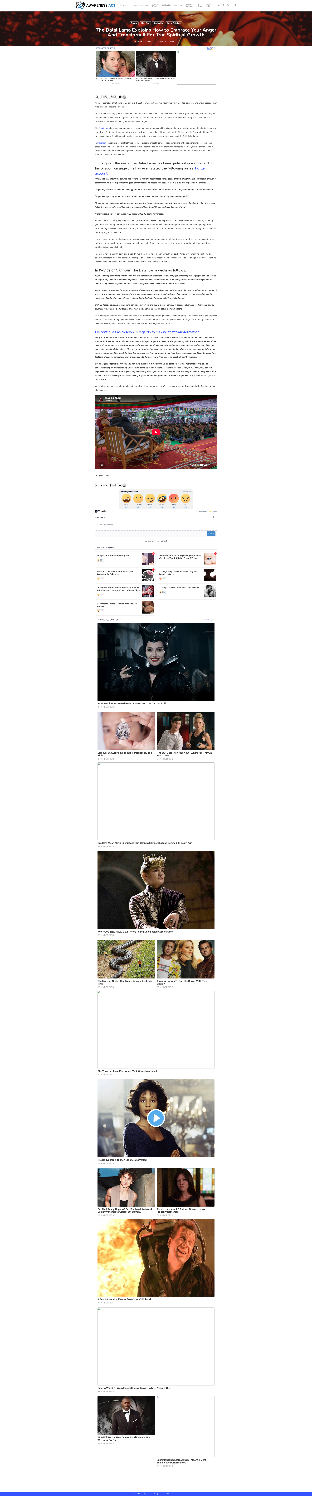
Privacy (175, 1494)
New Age (145, 23)
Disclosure (182, 1494)
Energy (134, 23)
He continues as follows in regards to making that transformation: (147, 332)
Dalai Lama (104, 128)
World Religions (174, 23)
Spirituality (158, 23)
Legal (162, 1494)
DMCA (168, 1494)
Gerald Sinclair (145, 41)
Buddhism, (102, 143)
